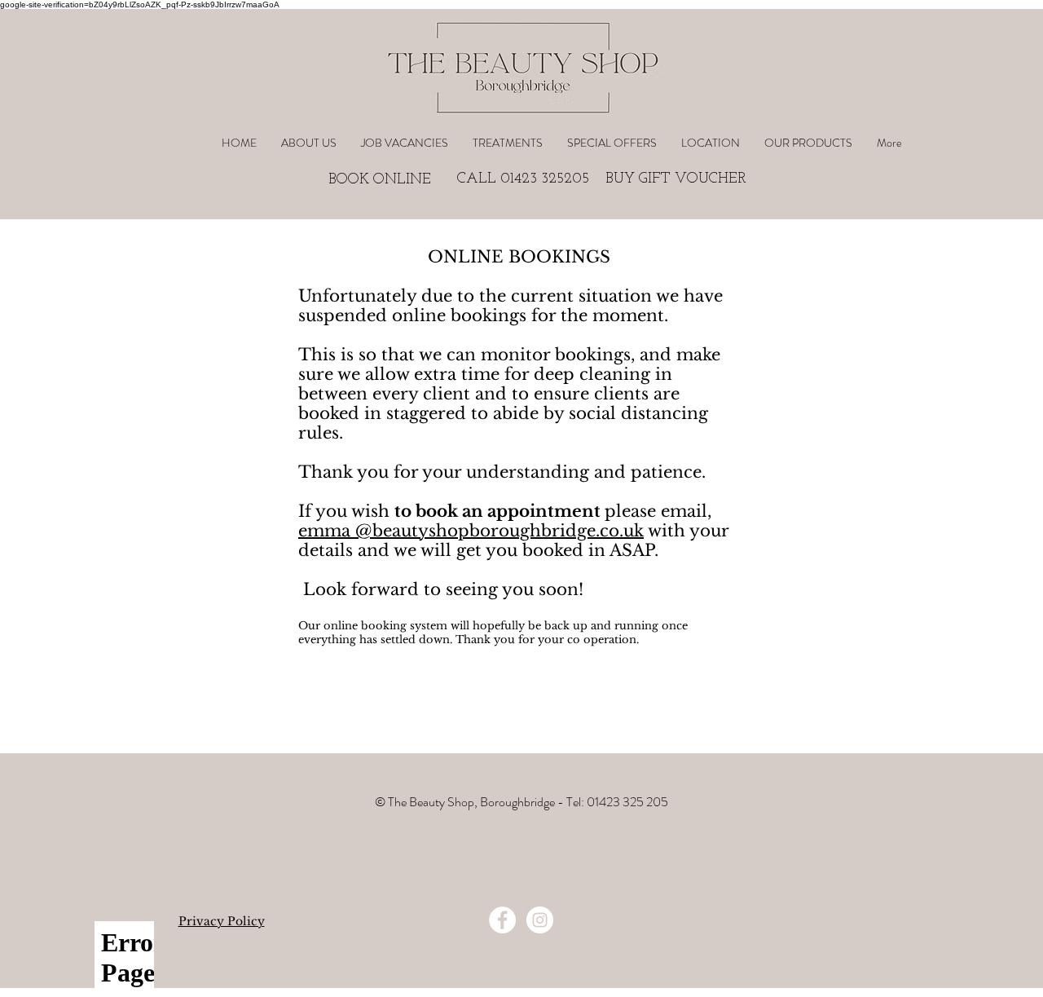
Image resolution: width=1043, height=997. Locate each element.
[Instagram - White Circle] (539, 920)
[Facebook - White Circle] (502, 920)
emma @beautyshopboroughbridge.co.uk (471, 530)
